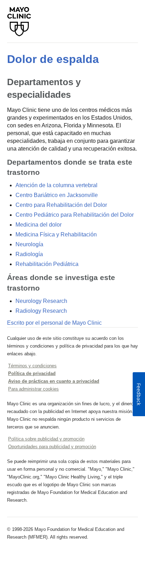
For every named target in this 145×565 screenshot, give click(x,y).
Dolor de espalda (53, 59)
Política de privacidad (32, 373)
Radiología (29, 254)
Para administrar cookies (33, 389)
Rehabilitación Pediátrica (46, 264)
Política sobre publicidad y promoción (46, 439)
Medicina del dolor (38, 225)
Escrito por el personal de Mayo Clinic (54, 323)
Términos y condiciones (32, 365)
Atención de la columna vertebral (56, 185)
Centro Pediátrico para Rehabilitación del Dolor (74, 215)
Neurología (29, 244)
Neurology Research (41, 301)
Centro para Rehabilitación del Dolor (61, 205)
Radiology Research (41, 311)
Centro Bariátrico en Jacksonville (56, 195)
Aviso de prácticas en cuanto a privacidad (53, 381)
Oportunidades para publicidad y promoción (52, 446)
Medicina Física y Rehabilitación (56, 234)
